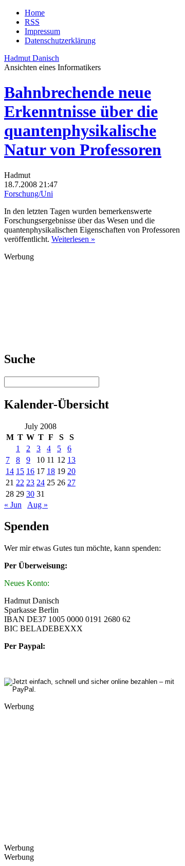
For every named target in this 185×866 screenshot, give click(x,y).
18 (51, 471)
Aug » (37, 504)
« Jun (13, 504)
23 (30, 482)
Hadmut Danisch (31, 58)
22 (20, 482)
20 (71, 471)
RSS (32, 22)
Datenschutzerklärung (60, 40)
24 (40, 482)
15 (20, 471)
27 (71, 482)
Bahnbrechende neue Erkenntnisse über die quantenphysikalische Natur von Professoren (82, 121)
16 (30, 471)
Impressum (42, 31)
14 (10, 471)
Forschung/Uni (28, 193)
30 (30, 493)
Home (35, 12)
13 (71, 459)
